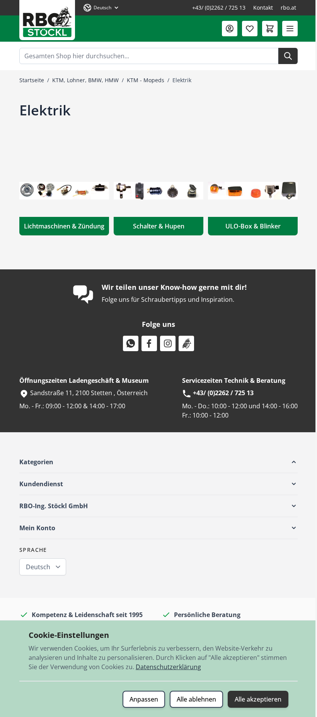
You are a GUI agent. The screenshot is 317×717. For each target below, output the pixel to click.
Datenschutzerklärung (168, 667)
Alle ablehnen (196, 699)
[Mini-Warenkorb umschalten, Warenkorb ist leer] (270, 28)
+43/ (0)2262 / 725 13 (218, 7)
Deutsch (38, 567)
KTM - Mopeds (145, 80)
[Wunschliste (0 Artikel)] (249, 28)
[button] (158, 462)
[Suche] (288, 56)
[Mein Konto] (229, 28)
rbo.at (288, 7)
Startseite (31, 80)
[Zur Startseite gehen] (47, 20)
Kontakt (263, 7)
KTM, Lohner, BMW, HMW (85, 80)
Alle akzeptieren (258, 699)
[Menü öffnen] (290, 28)
